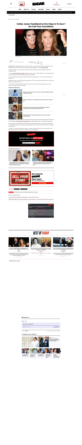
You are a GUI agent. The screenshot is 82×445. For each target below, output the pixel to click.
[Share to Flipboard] (38, 62)
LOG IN (70, 3)
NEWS (20, 9)
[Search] (11, 4)
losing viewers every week (18, 73)
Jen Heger (11, 60)
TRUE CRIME (41, 9)
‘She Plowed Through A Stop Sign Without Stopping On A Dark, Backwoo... (26, 192)
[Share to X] (35, 62)
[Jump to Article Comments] (28, 62)
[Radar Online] (38, 4)
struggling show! (44, 67)
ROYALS (48, 9)
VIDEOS (54, 9)
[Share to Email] (41, 62)
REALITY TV (26, 9)
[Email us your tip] (21, 5)
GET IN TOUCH (42, 183)
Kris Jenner (17, 19)
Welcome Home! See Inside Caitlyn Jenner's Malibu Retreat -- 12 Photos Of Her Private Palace (24, 197)
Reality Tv (12, 19)
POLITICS (34, 9)
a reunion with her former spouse (23, 121)
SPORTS (60, 9)
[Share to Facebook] (31, 62)
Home (9, 19)
